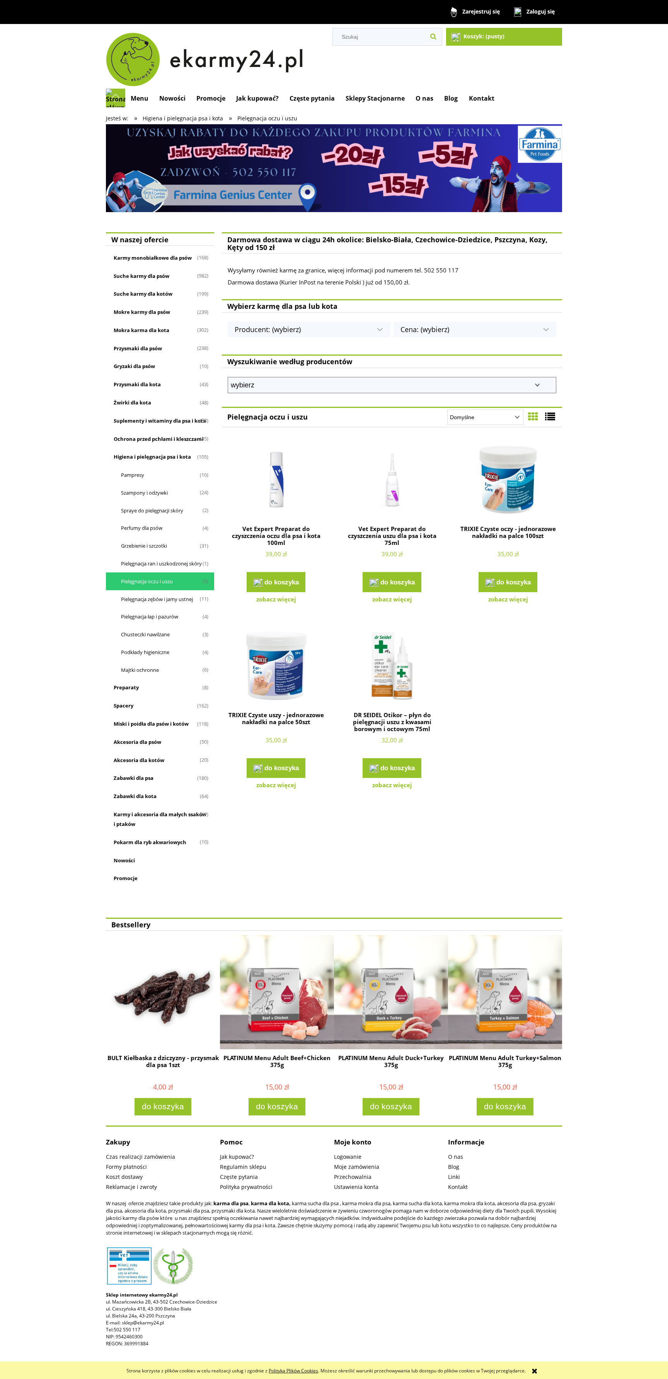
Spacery (123, 705)
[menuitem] (139, 98)
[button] (276, 599)
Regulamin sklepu (243, 1166)
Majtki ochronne (140, 669)
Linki (454, 1176)
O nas (455, 1156)
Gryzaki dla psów (134, 366)
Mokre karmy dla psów (142, 311)
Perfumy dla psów (141, 527)
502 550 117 (127, 1329)
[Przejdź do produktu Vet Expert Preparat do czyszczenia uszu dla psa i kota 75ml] (392, 480)
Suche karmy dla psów (141, 275)
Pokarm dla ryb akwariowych (150, 842)
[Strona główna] (208, 56)
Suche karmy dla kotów (143, 293)
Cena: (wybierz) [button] (424, 329)
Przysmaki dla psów (138, 348)
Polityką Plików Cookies (293, 1370)
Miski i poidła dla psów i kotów (151, 723)
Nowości (124, 860)
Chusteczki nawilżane (145, 634)
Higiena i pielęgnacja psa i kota (152, 456)
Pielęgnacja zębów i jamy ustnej (157, 599)
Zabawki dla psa (133, 777)
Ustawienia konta (356, 1187)
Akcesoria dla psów (137, 741)
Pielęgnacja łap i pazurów (149, 616)
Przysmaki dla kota (137, 384)
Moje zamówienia (356, 1166)
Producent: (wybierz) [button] (268, 329)
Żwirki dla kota (132, 402)
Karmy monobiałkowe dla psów (153, 257)
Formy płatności (126, 1166)
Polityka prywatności (246, 1187)
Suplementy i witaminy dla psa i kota (160, 420)
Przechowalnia (352, 1176)
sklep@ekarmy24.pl (143, 1322)
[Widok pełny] (550, 416)
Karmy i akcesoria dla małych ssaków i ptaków (160, 819)
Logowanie (347, 1156)
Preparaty (126, 687)
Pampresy (132, 474)
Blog (453, 1166)
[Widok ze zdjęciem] (533, 416)
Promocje (126, 878)
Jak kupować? (237, 1156)
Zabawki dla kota (135, 796)
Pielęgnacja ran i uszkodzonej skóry (161, 563)
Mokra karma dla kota (141, 330)
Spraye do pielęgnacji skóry (152, 510)
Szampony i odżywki (144, 492)
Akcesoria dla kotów (139, 760)
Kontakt (458, 1187)
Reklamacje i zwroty (131, 1187)
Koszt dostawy (124, 1176)
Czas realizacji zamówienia (140, 1156)
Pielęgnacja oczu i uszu (147, 581)
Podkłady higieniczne (145, 652)
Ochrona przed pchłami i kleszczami (158, 438)
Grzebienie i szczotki (144, 545)
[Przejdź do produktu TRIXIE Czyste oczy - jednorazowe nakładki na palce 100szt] (508, 480)
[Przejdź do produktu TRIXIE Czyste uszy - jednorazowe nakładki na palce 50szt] (276, 667)
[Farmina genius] (334, 167)
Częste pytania (239, 1176)
